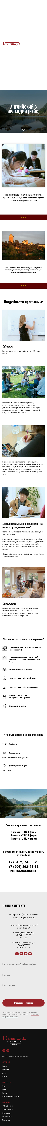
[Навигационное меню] (43, 45)
